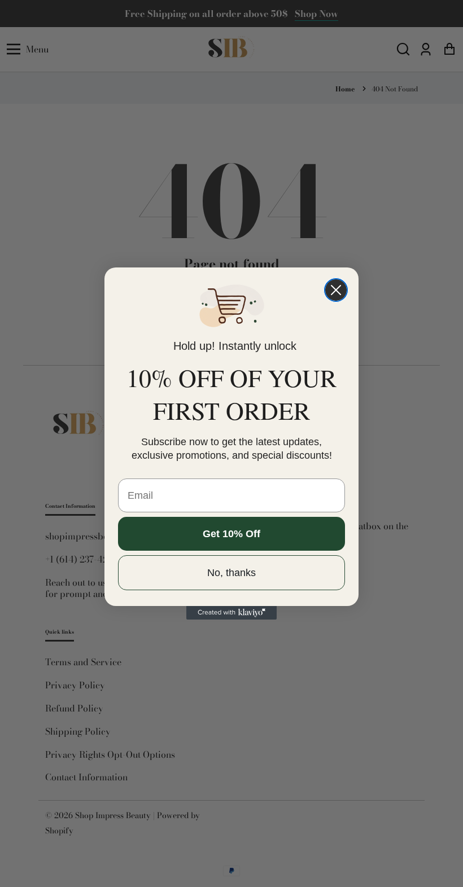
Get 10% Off (231, 533)
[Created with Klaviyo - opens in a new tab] (231, 613)
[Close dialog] (336, 290)
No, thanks (231, 572)
